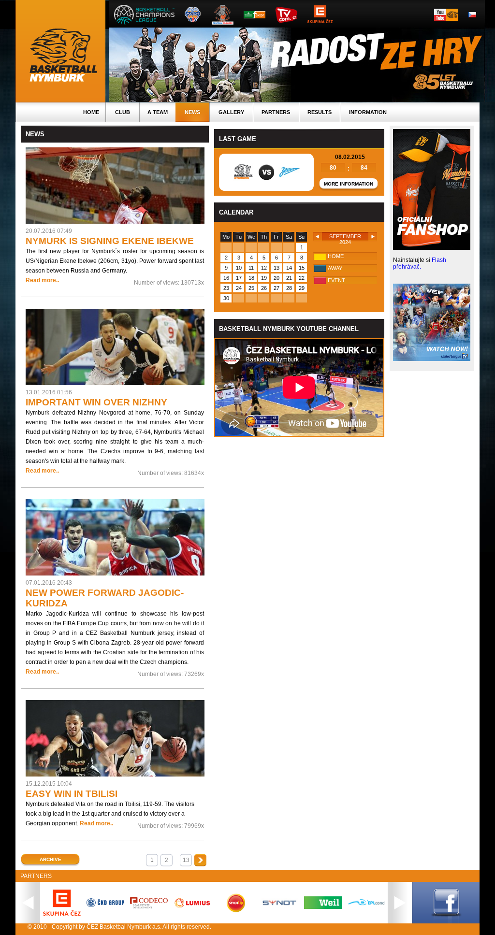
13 (186, 860)
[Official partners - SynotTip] (236, 910)
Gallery (231, 112)
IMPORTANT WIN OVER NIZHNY (96, 402)
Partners (276, 112)
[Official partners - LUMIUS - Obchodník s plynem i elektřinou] (192, 907)
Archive (50, 859)
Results (319, 112)
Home (91, 112)
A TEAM (157, 112)
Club (122, 112)
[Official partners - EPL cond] (366, 906)
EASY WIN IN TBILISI (71, 794)
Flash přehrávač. (419, 263)
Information (368, 112)
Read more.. (42, 280)
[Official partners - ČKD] (105, 905)
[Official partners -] (149, 906)
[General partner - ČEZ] (62, 913)
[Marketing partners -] (279, 905)
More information (348, 184)
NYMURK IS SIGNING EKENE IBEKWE (110, 241)
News (192, 112)
